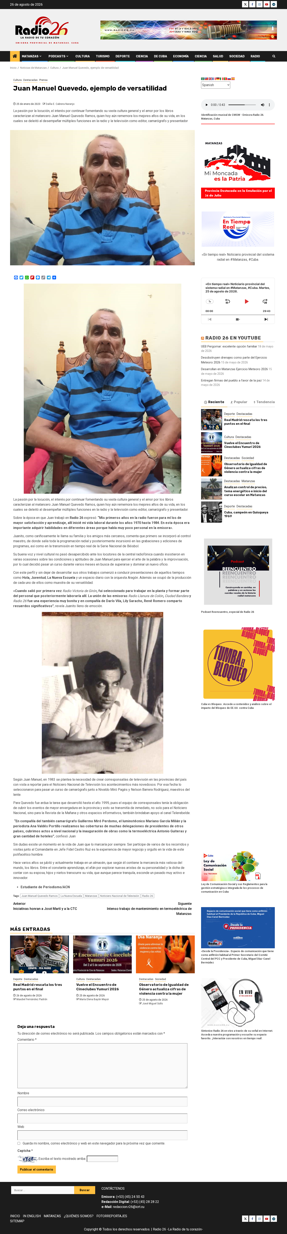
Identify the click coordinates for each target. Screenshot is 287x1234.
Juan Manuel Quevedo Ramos (39, 895)
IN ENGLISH (32, 1216)
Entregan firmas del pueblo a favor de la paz (231, 380)
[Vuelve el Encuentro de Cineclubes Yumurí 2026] (102, 954)
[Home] (15, 56)
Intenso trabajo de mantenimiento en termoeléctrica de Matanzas (149, 909)
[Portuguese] (226, 79)
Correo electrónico (31, 1110)
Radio (255, 56)
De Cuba (160, 56)
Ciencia (142, 56)
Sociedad (237, 56)
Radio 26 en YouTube (233, 338)
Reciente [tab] (216, 402)
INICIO (15, 1216)
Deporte (123, 56)
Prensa (43, 80)
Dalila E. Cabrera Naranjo (60, 104)
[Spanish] (233, 79)
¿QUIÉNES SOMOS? (78, 1216)
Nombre (23, 1093)
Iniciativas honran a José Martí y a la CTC (45, 906)
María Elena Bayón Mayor (94, 999)
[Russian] (229, 79)
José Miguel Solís (152, 1003)
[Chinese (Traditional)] (207, 79)
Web (20, 1127)
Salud (218, 56)
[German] (218, 79)
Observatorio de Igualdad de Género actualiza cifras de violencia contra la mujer (164, 989)
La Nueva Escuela (71, 895)
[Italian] (222, 79)
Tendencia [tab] (265, 402)
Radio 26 (147, 895)
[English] (210, 79)
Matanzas (30, 56)
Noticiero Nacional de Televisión (119, 895)
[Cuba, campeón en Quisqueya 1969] (211, 511)
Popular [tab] (241, 402)
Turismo (102, 56)
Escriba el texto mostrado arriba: (62, 1159)
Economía (181, 56)
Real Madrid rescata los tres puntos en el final (37, 987)
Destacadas (30, 80)
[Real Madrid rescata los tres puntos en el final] (39, 954)
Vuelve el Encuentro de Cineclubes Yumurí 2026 (97, 987)
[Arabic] (203, 79)
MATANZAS (52, 1216)
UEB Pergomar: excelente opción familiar (229, 346)
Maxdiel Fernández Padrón (31, 999)
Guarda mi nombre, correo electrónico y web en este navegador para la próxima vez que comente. (94, 1143)
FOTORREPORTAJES (111, 1216)
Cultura (82, 56)
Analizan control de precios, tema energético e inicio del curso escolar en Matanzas (245, 491)
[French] (214, 79)
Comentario (27, 1040)
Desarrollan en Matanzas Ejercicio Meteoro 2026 (234, 369)
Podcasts (57, 56)
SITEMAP (17, 1221)
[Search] (273, 56)
